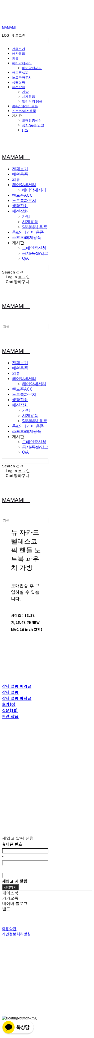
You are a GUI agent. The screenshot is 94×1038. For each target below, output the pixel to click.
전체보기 (18, 48)
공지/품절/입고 (33, 125)
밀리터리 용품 (32, 101)
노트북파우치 (22, 77)
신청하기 (10, 887)
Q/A (25, 130)
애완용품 (18, 53)
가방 (25, 91)
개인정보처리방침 (16, 934)
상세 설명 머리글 (16, 686)
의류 (15, 58)
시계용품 (28, 96)
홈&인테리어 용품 (25, 106)
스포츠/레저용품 (24, 110)
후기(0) (8, 704)
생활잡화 (18, 82)
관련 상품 (10, 716)
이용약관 (9, 928)
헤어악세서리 (22, 63)
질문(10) (10, 710)
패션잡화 (18, 87)
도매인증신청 (32, 120)
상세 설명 (10, 692)
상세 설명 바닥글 (16, 698)
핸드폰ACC (20, 72)
